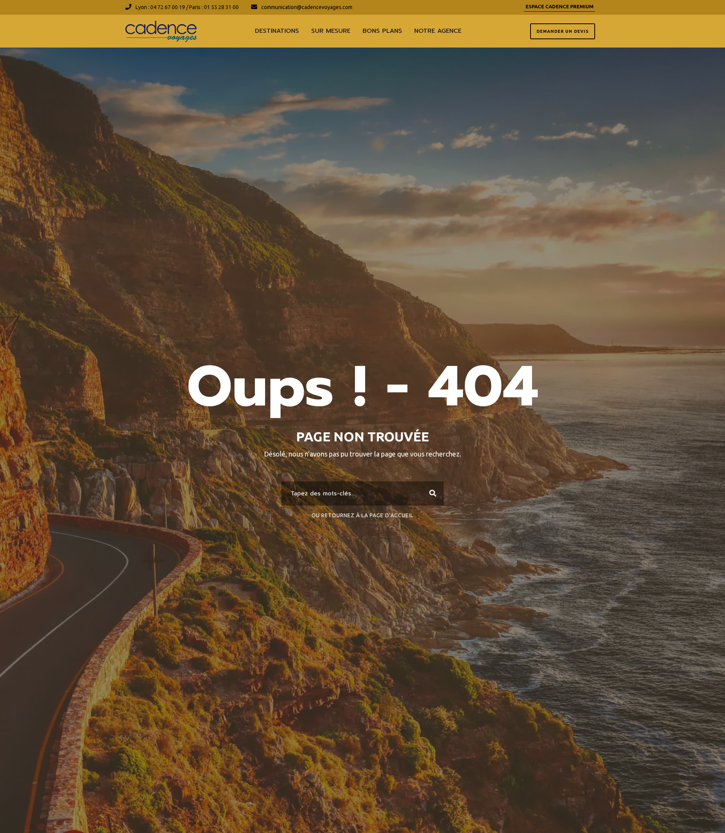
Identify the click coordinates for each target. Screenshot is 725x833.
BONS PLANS (382, 30)
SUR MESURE (330, 30)
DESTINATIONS (277, 30)
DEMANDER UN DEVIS (563, 31)
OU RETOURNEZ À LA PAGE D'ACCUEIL (362, 515)
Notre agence (437, 30)
